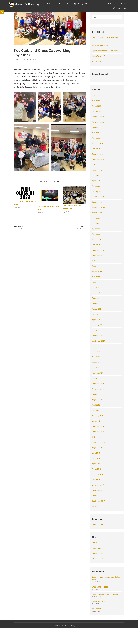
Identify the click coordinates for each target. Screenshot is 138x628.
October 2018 (97, 437)
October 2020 (97, 335)
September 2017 (98, 501)
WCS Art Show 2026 (100, 45)
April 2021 (96, 319)
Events (113, 4)
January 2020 (97, 378)
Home (51, 4)
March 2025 (96, 138)
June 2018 (96, 453)
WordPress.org (98, 559)
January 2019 (97, 421)
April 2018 (96, 463)
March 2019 (96, 410)
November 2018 (98, 431)
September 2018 (98, 442)
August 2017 (97, 506)
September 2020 (98, 341)
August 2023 (97, 212)
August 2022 (97, 271)
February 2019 (97, 415)
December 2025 (98, 116)
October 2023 (97, 202)
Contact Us (121, 8)
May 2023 (96, 223)
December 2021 (98, 298)
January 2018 (97, 479)
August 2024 (97, 170)
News (125, 4)
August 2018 (97, 447)
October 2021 (97, 303)
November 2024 (98, 159)
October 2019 (97, 394)
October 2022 (97, 261)
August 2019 (97, 399)
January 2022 (97, 293)
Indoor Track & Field (99, 56)
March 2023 (96, 234)
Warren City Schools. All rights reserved (69, 626)
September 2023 (98, 207)
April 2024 (96, 180)
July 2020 (96, 346)
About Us (65, 4)
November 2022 (98, 255)
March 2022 (96, 287)
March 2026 (96, 106)
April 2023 (96, 229)
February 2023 (97, 239)
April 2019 (96, 405)
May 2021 (96, 314)
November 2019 (98, 389)
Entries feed (96, 548)
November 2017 (98, 490)
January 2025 (97, 148)
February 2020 (97, 373)
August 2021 (97, 309)
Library (80, 4)
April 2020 (96, 362)
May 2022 (96, 276)
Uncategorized (97, 524)
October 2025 (97, 127)
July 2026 (96, 95)
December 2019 (98, 383)
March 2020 (96, 367)
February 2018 (97, 474)
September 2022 (98, 266)
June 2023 (96, 218)
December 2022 (98, 250)
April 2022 (96, 282)
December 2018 (98, 426)
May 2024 (96, 175)
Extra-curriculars (95, 4)
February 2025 (97, 143)
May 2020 (96, 357)
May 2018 (96, 458)
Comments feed (98, 553)
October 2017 (97, 495)
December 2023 (98, 196)
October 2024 (97, 164)
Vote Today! (96, 61)
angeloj (33, 59)
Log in (94, 542)
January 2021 (97, 330)
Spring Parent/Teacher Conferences (105, 50)
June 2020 (96, 351)
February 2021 (97, 325)
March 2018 (96, 469)
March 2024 (96, 186)
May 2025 (96, 132)
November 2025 (98, 122)
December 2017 (98, 485)
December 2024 (98, 154)
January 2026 (97, 111)
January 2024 (97, 191)
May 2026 (96, 100)
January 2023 (97, 244)
